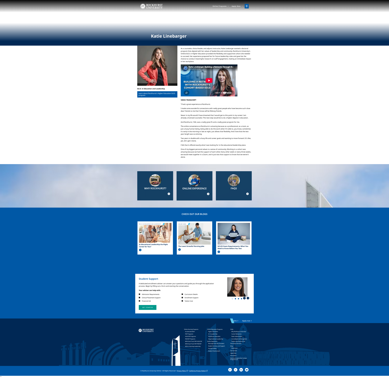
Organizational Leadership (215, 339)
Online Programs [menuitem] (220, 6)
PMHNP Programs (190, 339)
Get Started (233, 351)
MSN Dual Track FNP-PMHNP (193, 344)
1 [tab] (233, 299)
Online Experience (212, 341)
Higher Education (213, 331)
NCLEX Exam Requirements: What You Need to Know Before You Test (233, 247)
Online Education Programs (215, 329)
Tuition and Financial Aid (238, 341)
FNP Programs (189, 334)
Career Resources (236, 334)
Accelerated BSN (190, 331)
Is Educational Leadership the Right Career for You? (153, 245)
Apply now (246, 321)
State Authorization (236, 336)
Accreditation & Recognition (239, 339)
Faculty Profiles (212, 348)
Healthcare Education (214, 336)
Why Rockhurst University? (238, 331)
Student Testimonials (214, 351)
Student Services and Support (216, 346)
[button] (147, 307)
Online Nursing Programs (191, 329)
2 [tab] (236, 299)
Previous (244, 298)
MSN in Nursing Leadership (192, 346)
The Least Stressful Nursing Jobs (191, 246)
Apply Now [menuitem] (236, 6)
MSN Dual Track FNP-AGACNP (193, 341)
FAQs (231, 329)
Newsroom (234, 348)
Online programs (230, 321)
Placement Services (235, 343)
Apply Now (233, 353)
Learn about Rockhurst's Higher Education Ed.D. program (156, 94)
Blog (231, 346)
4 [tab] (242, 299)
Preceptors (233, 355)
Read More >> (140, 250)
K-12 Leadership (212, 334)
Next (248, 298)
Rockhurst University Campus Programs (238, 358)
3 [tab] (239, 299)
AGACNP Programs (190, 336)
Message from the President (216, 343)
